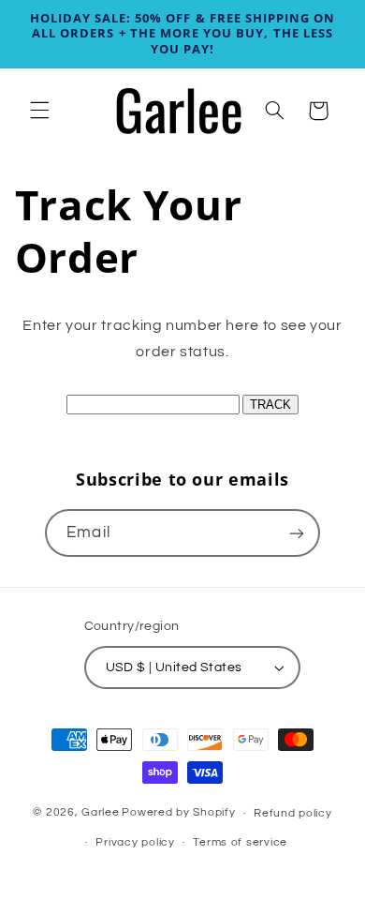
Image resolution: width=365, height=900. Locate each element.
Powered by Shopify (178, 813)
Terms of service (240, 842)
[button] (39, 110)
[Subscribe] (295, 533)
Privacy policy (134, 842)
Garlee (100, 813)
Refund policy (293, 813)
